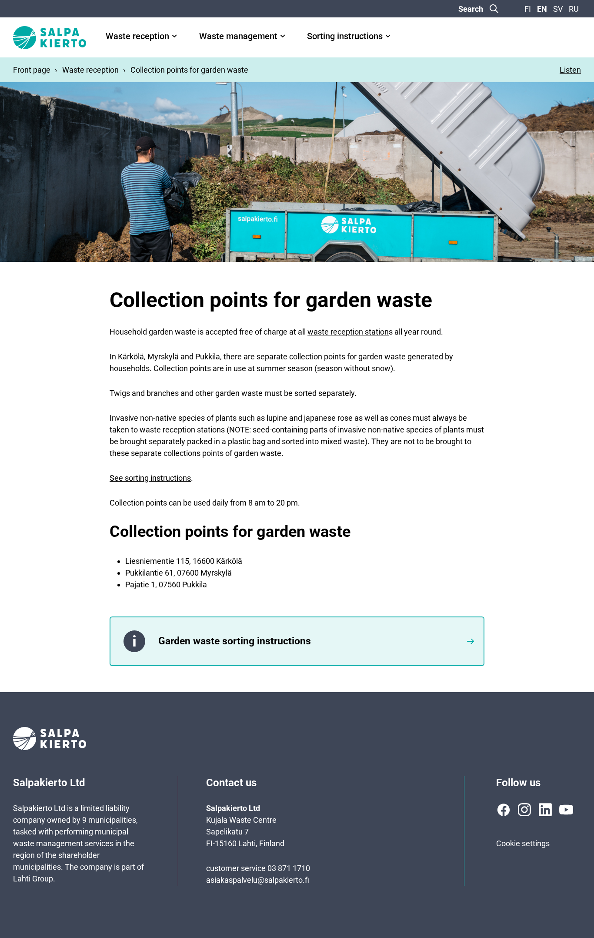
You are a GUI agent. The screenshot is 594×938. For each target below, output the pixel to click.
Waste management (238, 36)
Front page (31, 69)
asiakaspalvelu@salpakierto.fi (257, 879)
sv (558, 8)
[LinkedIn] (545, 809)
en (542, 8)
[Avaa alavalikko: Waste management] (282, 36)
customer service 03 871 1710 (258, 868)
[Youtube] (566, 809)
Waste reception (137, 36)
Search (470, 8)
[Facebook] (503, 809)
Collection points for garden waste (189, 69)
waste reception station (348, 331)
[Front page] (49, 37)
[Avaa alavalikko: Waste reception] (174, 36)
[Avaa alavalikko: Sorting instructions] (388, 36)
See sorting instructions (150, 477)
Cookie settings (523, 843)
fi (527, 8)
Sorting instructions (345, 36)
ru (574, 8)
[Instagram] (524, 809)
